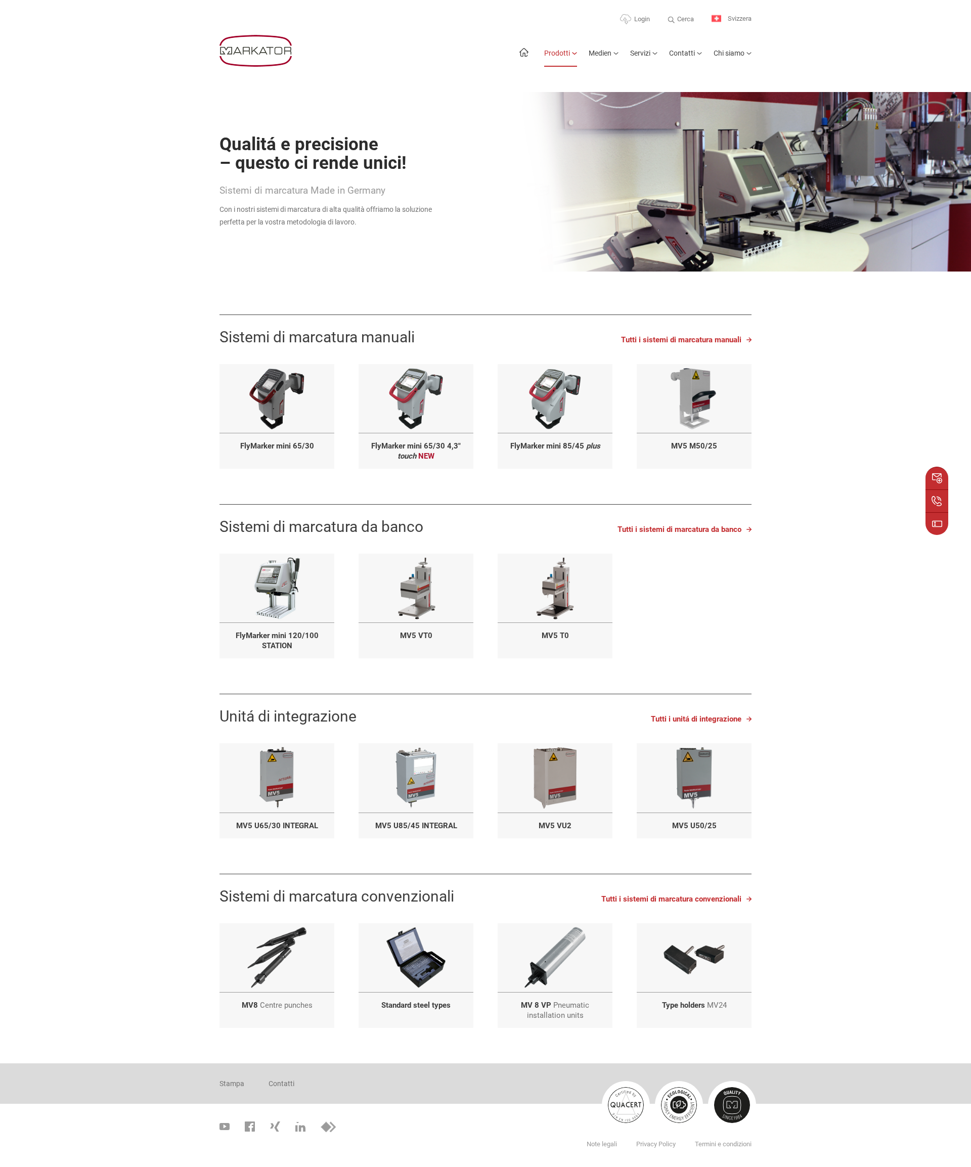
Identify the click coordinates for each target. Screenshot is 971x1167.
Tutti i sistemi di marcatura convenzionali (671, 899)
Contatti (682, 53)
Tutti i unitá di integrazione (696, 719)
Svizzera (739, 18)
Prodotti (557, 53)
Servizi (640, 53)
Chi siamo (729, 53)
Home (524, 57)
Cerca (685, 19)
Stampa (231, 1084)
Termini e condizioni (723, 1144)
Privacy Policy (656, 1144)
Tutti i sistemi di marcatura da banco (679, 529)
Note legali (602, 1144)
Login (642, 19)
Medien (600, 53)
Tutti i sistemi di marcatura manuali (681, 339)
